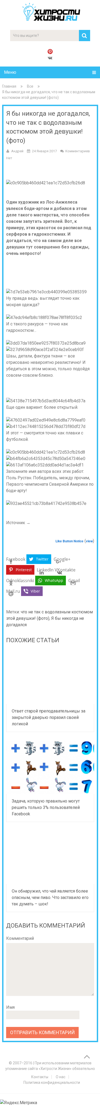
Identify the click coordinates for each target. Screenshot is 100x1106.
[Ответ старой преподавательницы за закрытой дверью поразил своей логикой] (50, 677)
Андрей (17, 151)
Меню (10, 72)
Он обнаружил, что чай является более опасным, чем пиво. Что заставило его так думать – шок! (50, 897)
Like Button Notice (69, 541)
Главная (9, 86)
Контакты (39, 1077)
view (89, 541)
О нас (60, 1077)
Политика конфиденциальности (51, 1082)
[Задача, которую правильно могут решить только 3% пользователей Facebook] (50, 767)
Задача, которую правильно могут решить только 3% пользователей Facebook (46, 807)
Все (30, 86)
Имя (10, 1007)
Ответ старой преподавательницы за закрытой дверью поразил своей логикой (48, 717)
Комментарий (20, 938)
